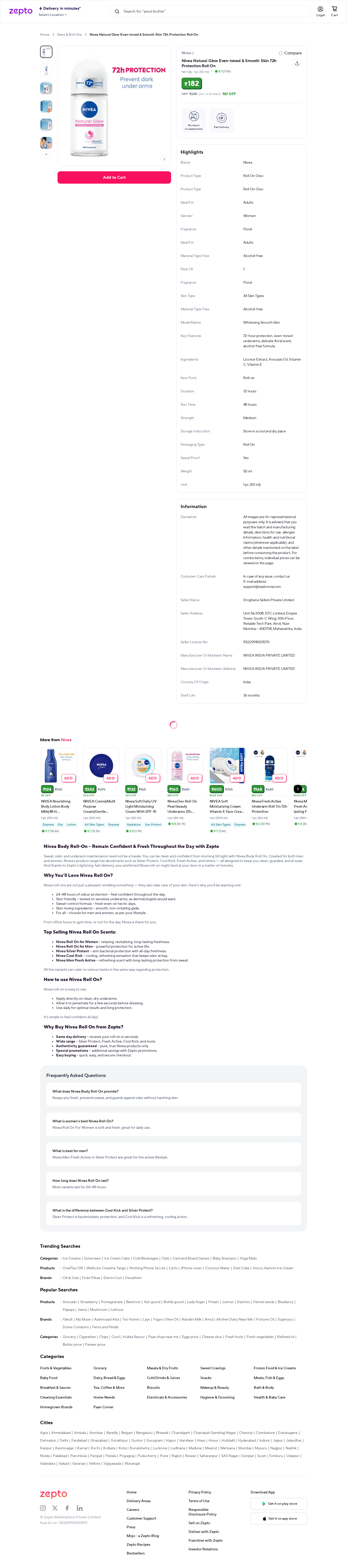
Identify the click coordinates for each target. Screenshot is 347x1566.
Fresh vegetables (260, 1337)
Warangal (132, 1463)
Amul (209, 1319)
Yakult (67, 1319)
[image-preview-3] (46, 106)
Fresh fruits (234, 1337)
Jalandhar (294, 1440)
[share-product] (297, 63)
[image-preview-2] (46, 88)
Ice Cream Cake (117, 1258)
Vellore (94, 1463)
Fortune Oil (265, 1319)
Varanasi (79, 1463)
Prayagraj (126, 1456)
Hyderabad (247, 1440)
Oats (165, 1258)
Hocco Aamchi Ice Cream (273, 1268)
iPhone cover (191, 1268)
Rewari (190, 1456)
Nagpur (276, 1448)
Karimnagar (64, 1448)
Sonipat (248, 1456)
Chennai (245, 1433)
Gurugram (154, 1440)
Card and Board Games (191, 1258)
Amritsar (96, 1433)
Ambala (80, 1433)
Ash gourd (152, 1302)
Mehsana (227, 1448)
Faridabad (79, 1440)
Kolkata (109, 1448)
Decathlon (133, 1278)
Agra (44, 1433)
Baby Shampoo (225, 1258)
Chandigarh (181, 1433)
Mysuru (261, 1448)
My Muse (83, 1319)
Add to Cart (114, 177)
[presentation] (53, 34)
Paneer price (95, 1344)
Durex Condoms (76, 1327)
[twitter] (58, 1508)
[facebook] (70, 1508)
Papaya (68, 1309)
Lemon (228, 1302)
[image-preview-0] (46, 52)
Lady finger (196, 1302)
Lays (146, 1319)
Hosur (213, 1440)
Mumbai (244, 1448)
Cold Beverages (145, 1258)
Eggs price (190, 1337)
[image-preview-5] (46, 143)
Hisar (201, 1440)
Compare (293, 53)
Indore (264, 1440)
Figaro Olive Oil (165, 1319)
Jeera (82, 1309)
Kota (122, 1448)
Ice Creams (72, 1258)
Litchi (173, 1268)
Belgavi (127, 1433)
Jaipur (278, 1440)
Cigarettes (87, 1337)
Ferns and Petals (105, 1327)
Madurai (195, 1448)
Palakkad (60, 1456)
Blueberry (285, 1302)
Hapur (171, 1440)
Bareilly (112, 1433)
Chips (103, 1337)
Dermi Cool (113, 1278)
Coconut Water (217, 1268)
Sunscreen (92, 1258)
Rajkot (177, 1456)
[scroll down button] (46, 154)
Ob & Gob (71, 1278)
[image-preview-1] (46, 70)
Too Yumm (131, 1319)
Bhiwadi (162, 1433)
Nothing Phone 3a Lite (147, 1268)
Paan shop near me (163, 1337)
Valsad (64, 1463)
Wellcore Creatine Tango (106, 1268)
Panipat (96, 1456)
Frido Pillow (91, 1278)
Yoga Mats (248, 1258)
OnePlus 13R (73, 1268)
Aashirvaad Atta (106, 1319)
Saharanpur (209, 1456)
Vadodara (47, 1463)
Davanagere (288, 1433)
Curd (115, 1337)
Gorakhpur (119, 1440)
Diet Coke (241, 1268)
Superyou (285, 1319)
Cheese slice (212, 1337)
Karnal (82, 1448)
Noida (45, 1456)
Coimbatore (265, 1433)
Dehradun (48, 1440)
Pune (164, 1456)
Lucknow (160, 1448)
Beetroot (133, 1302)
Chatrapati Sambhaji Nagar (214, 1433)
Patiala (111, 1456)
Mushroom (98, 1309)
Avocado (70, 1302)
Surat (261, 1456)
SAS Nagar (229, 1456)
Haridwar (186, 1440)
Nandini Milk (191, 1319)
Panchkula (78, 1456)
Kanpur (46, 1448)
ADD (68, 778)
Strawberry (89, 1302)
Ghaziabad (98, 1440)
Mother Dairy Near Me (235, 1319)
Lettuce (117, 1309)
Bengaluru (144, 1433)
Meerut (211, 1448)
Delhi (64, 1440)
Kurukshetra (139, 1448)
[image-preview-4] (46, 124)
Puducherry (147, 1456)
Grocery (69, 1337)
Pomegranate (112, 1302)
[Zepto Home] (20, 11)
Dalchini (243, 1302)
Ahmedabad (61, 1433)
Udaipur (292, 1456)
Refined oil (285, 1337)
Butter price (72, 1344)
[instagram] (46, 1508)
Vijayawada (112, 1463)
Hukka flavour (134, 1337)
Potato (213, 1302)
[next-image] (164, 159)
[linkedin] (83, 1508)
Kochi (95, 1448)
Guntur (137, 1440)
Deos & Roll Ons (69, 35)
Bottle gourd (174, 1302)
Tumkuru (276, 1456)
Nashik (291, 1448)
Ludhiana (178, 1448)
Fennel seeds (263, 1302)
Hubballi (228, 1440)
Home (44, 35)
